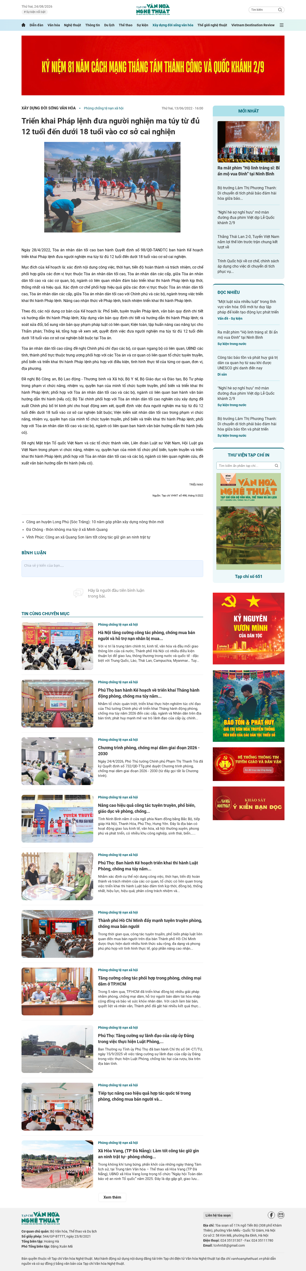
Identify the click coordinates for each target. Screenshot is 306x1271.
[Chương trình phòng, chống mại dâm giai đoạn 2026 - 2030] (57, 761)
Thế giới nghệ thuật (212, 25)
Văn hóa (54, 25)
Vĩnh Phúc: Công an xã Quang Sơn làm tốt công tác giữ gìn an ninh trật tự (88, 537)
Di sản (222, 374)
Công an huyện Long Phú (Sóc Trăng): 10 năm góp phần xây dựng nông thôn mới (95, 522)
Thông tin (92, 25)
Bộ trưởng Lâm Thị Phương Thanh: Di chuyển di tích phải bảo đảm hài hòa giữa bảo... (247, 193)
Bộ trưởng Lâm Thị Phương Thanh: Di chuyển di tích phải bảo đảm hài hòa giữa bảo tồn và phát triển (247, 423)
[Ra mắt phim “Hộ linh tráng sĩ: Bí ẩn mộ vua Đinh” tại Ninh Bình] (249, 141)
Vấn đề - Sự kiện (230, 318)
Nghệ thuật (72, 25)
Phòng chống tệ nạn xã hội (103, 108)
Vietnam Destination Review (252, 25)
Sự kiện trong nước (232, 344)
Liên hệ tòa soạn (218, 1215)
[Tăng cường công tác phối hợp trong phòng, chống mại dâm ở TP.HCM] (57, 991)
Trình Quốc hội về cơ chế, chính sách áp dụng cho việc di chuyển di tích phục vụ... (248, 266)
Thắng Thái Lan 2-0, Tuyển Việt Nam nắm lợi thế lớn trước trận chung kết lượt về (248, 241)
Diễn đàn (36, 25)
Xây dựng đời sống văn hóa (173, 25)
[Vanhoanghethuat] (23, 25)
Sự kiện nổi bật (35, 12)
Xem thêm (112, 1197)
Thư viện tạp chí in (248, 455)
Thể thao (125, 25)
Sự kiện (142, 25)
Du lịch (109, 25)
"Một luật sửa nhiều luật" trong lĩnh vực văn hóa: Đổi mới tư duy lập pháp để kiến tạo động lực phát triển (248, 306)
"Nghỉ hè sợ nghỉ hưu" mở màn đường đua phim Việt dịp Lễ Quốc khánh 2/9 (246, 217)
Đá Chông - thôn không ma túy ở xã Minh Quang (67, 529)
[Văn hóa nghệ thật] (41, 1223)
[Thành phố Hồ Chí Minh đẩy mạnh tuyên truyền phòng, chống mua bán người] (57, 934)
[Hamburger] (281, 25)
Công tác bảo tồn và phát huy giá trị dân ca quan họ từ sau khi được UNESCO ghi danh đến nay (248, 362)
